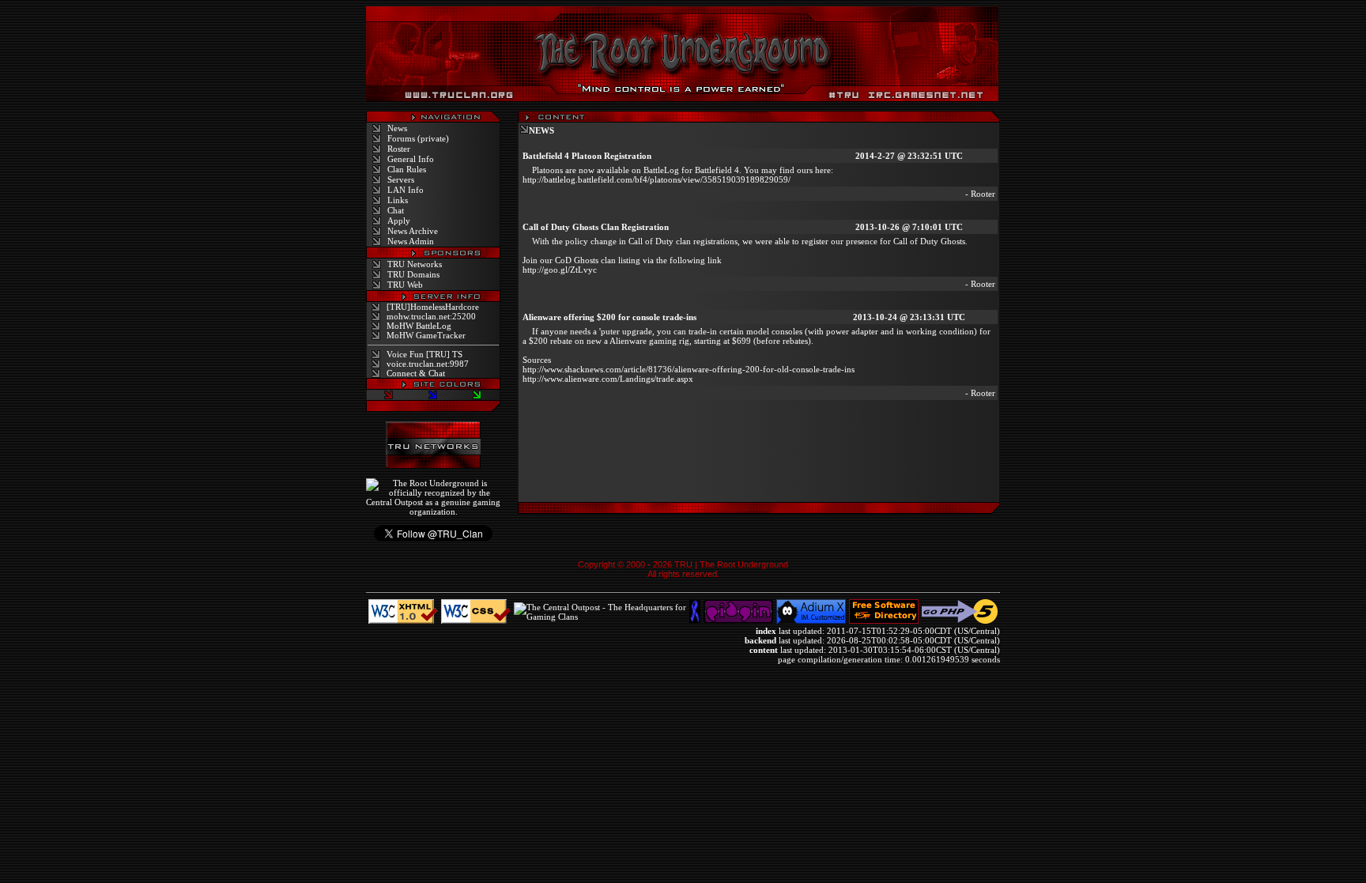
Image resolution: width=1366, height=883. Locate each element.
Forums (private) (418, 138)
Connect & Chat (416, 373)
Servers (400, 179)
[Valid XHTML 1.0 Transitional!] (403, 620)
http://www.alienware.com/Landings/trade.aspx (608, 378)
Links (397, 200)
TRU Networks (414, 264)
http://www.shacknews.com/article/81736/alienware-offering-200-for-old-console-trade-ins (689, 369)
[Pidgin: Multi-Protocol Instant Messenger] (738, 620)
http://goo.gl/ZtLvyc (560, 269)
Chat (395, 210)
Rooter (983, 193)
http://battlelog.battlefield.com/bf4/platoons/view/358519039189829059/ (657, 179)
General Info (410, 159)
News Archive (412, 231)
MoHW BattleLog (419, 325)
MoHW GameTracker (426, 335)
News (397, 128)
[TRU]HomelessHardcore (433, 306)
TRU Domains (413, 274)
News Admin (410, 241)
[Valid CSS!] (476, 620)
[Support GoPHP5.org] (960, 620)
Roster (398, 148)
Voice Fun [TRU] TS (424, 354)
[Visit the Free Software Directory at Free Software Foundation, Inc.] (884, 620)
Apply (398, 220)
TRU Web (405, 284)
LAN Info (405, 189)
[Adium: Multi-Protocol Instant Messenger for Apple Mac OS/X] (811, 620)
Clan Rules (406, 169)
